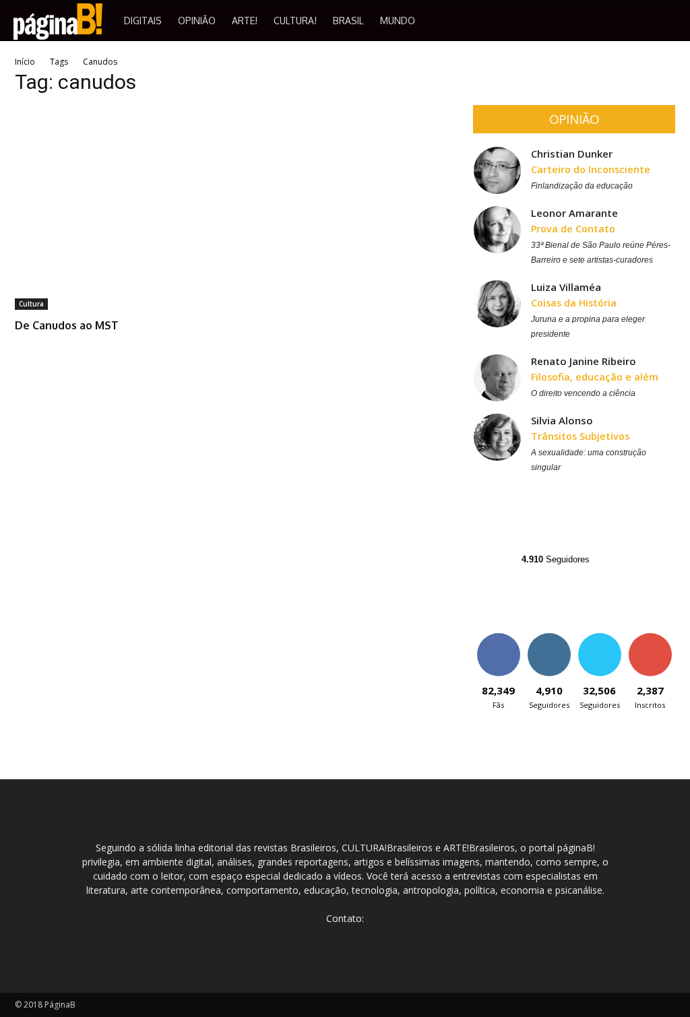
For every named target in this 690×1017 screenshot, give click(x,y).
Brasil (348, 20)
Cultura (31, 303)
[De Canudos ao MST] (116, 209)
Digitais (143, 20)
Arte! (244, 20)
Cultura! (295, 20)
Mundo (397, 20)
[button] (674, 21)
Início (25, 61)
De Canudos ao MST (67, 325)
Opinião (197, 20)
